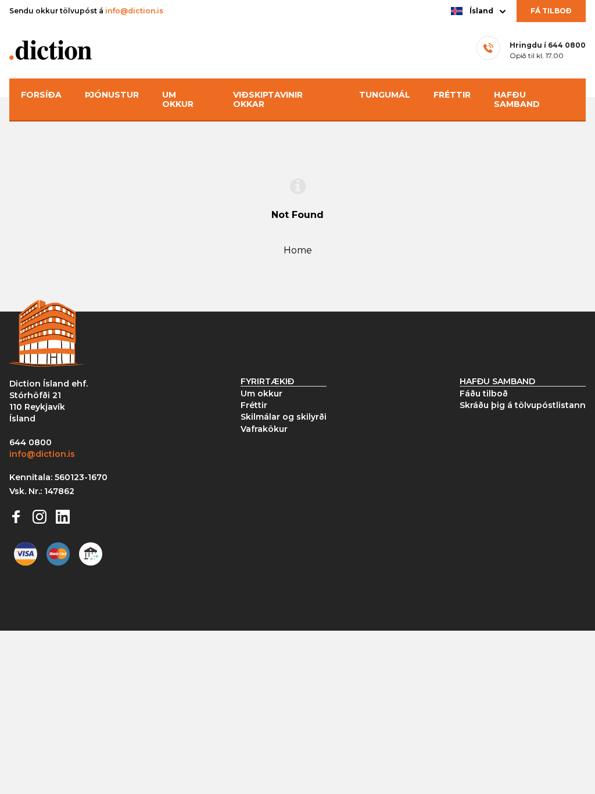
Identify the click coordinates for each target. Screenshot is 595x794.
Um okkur (177, 99)
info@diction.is (134, 10)
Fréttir (452, 95)
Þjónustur (112, 95)
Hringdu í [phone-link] (548, 45)
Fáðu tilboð (484, 393)
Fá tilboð (551, 10)
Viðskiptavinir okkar (268, 99)
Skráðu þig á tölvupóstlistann (523, 405)
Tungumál (384, 95)
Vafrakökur (264, 429)
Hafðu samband (517, 99)
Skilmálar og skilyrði (284, 417)
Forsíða (41, 95)
